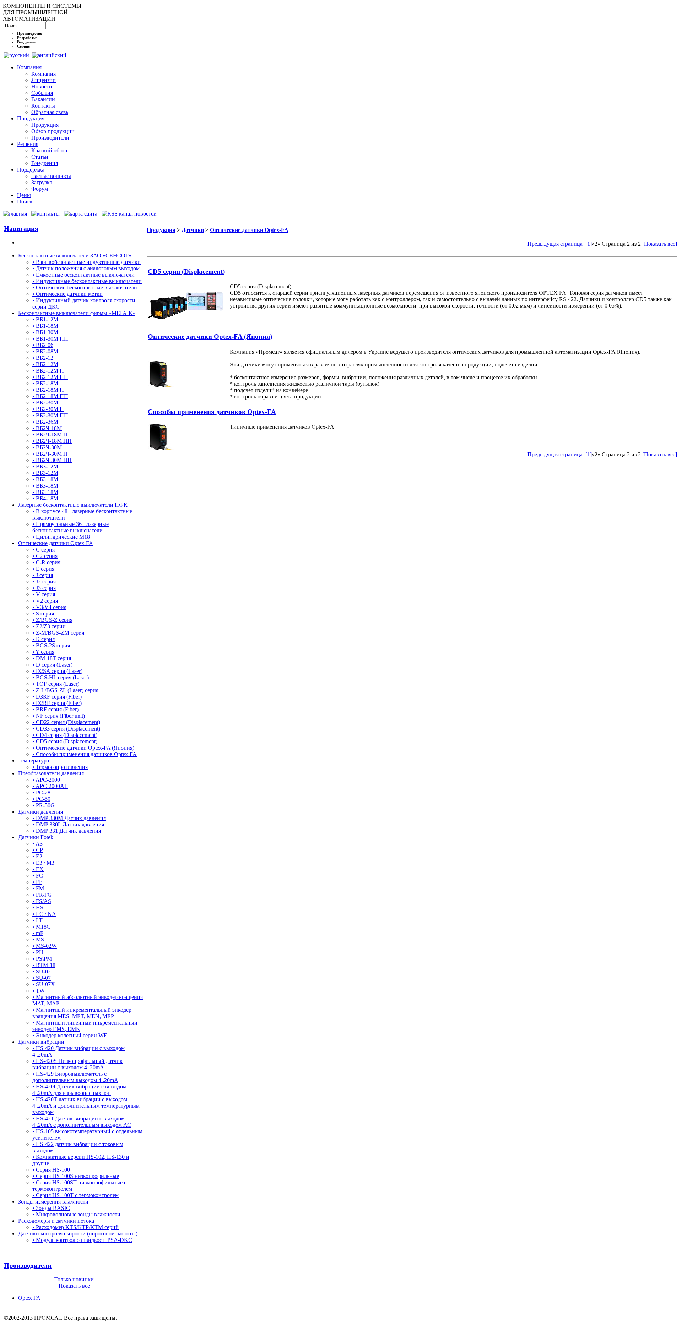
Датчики (193, 230)
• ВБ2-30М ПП (50, 415)
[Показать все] (659, 244)
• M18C (41, 927)
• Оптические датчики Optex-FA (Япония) (83, 748)
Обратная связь (49, 112)
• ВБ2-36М (45, 422)
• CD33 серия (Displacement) (66, 729)
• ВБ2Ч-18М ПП (52, 441)
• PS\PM (42, 959)
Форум (39, 189)
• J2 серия (44, 582)
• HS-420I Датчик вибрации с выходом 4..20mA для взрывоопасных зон (79, 1090)
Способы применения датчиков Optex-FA (212, 412)
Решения (27, 144)
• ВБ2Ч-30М (47, 447)
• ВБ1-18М (45, 326)
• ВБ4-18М (45, 498)
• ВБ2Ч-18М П (49, 434)
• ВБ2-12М (45, 364)
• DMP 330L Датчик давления (68, 824)
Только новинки (74, 1279)
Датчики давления (40, 812)
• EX (38, 869)
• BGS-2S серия (51, 645)
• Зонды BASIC (51, 1208)
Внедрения (44, 163)
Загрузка (41, 182)
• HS (37, 908)
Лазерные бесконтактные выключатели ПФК (73, 505)
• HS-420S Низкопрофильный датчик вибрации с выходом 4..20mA (77, 1064)
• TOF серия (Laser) (55, 684)
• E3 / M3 (43, 863)
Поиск (25, 202)
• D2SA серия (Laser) (57, 671)
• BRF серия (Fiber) (55, 709)
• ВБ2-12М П (48, 371)
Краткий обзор (49, 150)
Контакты (43, 106)
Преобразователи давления (51, 773)
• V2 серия (45, 601)
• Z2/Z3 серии (49, 626)
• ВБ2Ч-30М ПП (52, 460)
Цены (24, 195)
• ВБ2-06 (42, 345)
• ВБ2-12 (42, 358)
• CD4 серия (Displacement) (64, 735)
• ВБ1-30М (45, 332)
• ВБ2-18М (45, 383)
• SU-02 (41, 971)
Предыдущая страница (555, 244)
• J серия (42, 575)
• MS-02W (44, 946)
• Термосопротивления (60, 767)
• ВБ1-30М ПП (50, 339)
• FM (38, 888)
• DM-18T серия (51, 658)
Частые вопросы (51, 176)
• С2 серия (45, 556)
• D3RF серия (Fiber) (57, 697)
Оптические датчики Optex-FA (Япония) (210, 336)
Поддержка (30, 170)
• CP (37, 850)
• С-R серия (46, 562)
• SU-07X (43, 984)
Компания (29, 67)
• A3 (37, 844)
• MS (38, 939)
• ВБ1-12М (45, 319)
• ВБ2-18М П (48, 390)
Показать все (74, 1286)
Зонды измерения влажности (53, 1202)
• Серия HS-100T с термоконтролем (75, 1195)
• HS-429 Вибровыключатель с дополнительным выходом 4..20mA (75, 1077)
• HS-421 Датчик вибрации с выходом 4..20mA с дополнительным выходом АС (81, 1121)
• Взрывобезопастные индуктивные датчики (86, 262)
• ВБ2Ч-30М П (49, 454)
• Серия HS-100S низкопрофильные (75, 1176)
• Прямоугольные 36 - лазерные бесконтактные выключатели (70, 527)
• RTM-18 (43, 965)
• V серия (43, 594)
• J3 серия (44, 588)
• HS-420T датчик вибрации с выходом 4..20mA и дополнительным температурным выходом (86, 1105)
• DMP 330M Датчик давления (69, 818)
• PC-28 (41, 792)
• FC (37, 876)
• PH (37, 952)
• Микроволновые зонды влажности (76, 1214)
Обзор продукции (53, 131)
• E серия (43, 569)
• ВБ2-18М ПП (50, 396)
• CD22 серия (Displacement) (66, 722)
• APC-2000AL (50, 786)
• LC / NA (44, 914)
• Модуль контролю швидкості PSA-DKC (82, 1240)
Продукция (30, 118)
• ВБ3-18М (45, 479)
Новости (41, 86)
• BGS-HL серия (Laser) (60, 677)
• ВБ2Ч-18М (47, 428)
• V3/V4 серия (49, 607)
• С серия (43, 550)
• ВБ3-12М (45, 466)
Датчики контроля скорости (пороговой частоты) (77, 1234)
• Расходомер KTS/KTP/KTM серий (75, 1227)
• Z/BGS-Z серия (52, 620)
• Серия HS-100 (51, 1170)
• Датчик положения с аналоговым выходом (86, 268)
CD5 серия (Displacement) (186, 271)
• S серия (43, 613)
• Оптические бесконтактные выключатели (84, 287)
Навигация (21, 228)
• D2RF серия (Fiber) (57, 703)
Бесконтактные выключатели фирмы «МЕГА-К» (76, 313)
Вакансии (43, 99)
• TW (38, 991)
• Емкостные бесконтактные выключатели (83, 275)
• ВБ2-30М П (48, 409)
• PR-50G (43, 805)
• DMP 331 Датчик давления (66, 831)
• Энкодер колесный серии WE (69, 1035)
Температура (33, 760)
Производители (50, 138)
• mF (37, 933)
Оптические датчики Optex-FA (55, 543)
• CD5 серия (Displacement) (64, 741)
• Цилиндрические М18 (61, 537)
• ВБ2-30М (45, 403)
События (42, 93)
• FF (37, 882)
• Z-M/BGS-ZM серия (58, 633)
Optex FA (29, 1298)
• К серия (43, 639)
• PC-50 (41, 799)
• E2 (37, 856)
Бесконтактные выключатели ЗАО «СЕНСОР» (74, 255)
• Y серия (43, 652)
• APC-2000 (46, 780)
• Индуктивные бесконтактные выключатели (87, 281)
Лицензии (43, 80)
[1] (588, 244)
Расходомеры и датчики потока (56, 1221)
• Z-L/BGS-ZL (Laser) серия (65, 690)
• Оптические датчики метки (67, 294)
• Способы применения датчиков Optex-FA (84, 754)
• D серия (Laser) (52, 665)
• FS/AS (41, 901)
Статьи (39, 157)
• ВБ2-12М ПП (50, 377)
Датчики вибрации (41, 1042)
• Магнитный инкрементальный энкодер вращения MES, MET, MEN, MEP (81, 1013)
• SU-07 (41, 978)
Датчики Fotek (35, 837)
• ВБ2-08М (45, 351)
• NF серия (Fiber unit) (58, 716)
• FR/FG (42, 895)
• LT (37, 920)
